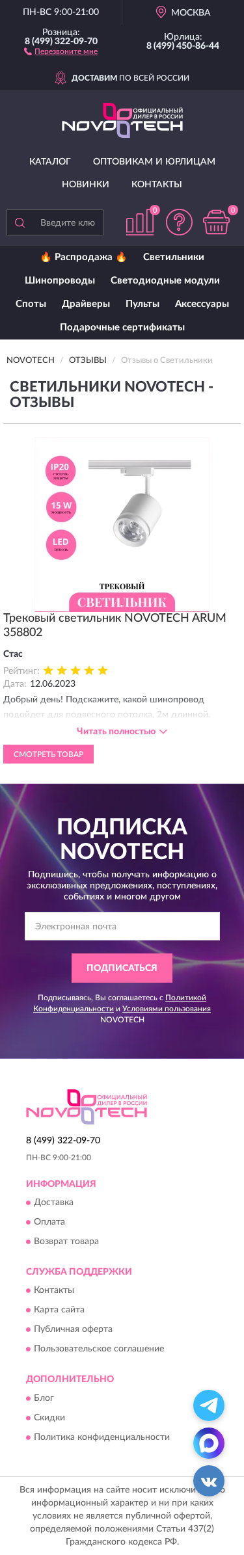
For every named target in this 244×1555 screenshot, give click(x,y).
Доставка (54, 1203)
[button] (61, 51)
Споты (31, 304)
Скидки (49, 1417)
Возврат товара (66, 1242)
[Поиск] (20, 222)
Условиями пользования (166, 1009)
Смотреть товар (48, 754)
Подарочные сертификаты (122, 327)
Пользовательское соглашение (99, 1349)
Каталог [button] (50, 161)
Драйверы (86, 304)
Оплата (49, 1222)
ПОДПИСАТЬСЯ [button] (122, 968)
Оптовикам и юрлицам (154, 161)
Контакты (156, 184)
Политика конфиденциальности (102, 1437)
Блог (44, 1398)
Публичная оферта (73, 1330)
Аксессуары (202, 304)
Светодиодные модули (165, 281)
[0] (216, 222)
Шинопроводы (60, 281)
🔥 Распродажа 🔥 (84, 257)
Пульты (142, 304)
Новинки (85, 184)
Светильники (173, 257)
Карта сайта (59, 1310)
